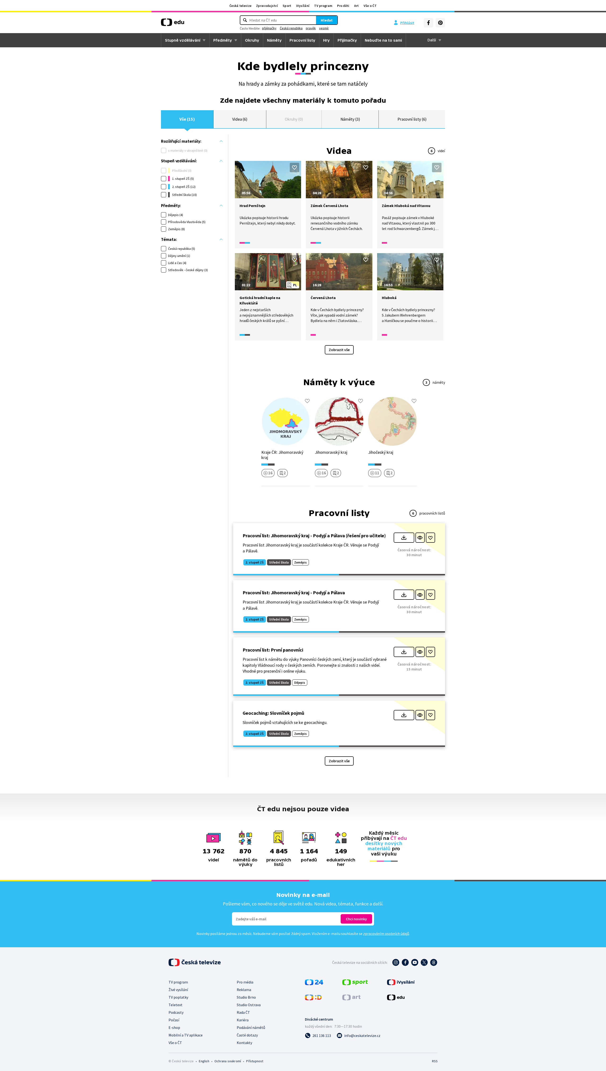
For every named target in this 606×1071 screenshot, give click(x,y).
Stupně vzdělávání (182, 40)
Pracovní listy (302, 40)
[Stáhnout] (404, 538)
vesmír (324, 28)
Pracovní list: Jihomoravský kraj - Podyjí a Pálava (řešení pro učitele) (314, 535)
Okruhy (252, 40)
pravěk (311, 28)
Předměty (222, 40)
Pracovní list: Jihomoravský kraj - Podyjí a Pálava (294, 592)
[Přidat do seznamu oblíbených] (294, 167)
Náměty (274, 40)
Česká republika (291, 28)
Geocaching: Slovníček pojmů (273, 713)
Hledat (327, 20)
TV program (323, 6)
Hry (326, 40)
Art (356, 6)
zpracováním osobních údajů (386, 933)
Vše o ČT (370, 6)
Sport (287, 6)
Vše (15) (187, 119)
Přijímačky (347, 40)
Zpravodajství (267, 6)
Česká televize (240, 6)
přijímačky (269, 28)
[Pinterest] (440, 22)
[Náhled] (420, 538)
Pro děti (343, 6)
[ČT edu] (172, 23)
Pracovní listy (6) (412, 119)
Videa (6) (239, 119)
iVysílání (303, 6)
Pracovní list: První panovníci (273, 650)
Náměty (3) (350, 119)
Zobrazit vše (339, 349)
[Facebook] (428, 22)
